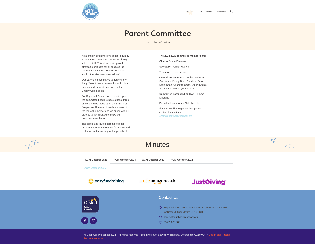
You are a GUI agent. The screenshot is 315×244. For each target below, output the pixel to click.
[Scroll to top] (306, 235)
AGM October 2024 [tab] (125, 159)
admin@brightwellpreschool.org (181, 217)
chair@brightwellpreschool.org (175, 116)
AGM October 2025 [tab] (96, 159)
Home (147, 42)
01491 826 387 (172, 222)
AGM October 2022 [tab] (182, 159)
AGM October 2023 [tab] (153, 159)
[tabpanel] (157, 169)
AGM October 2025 (95, 168)
